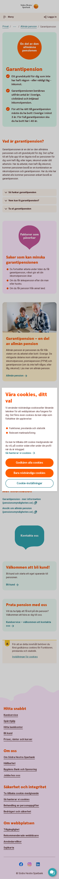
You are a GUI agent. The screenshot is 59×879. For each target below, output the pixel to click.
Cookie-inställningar (29, 483)
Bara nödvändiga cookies (29, 473)
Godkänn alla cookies (29, 463)
